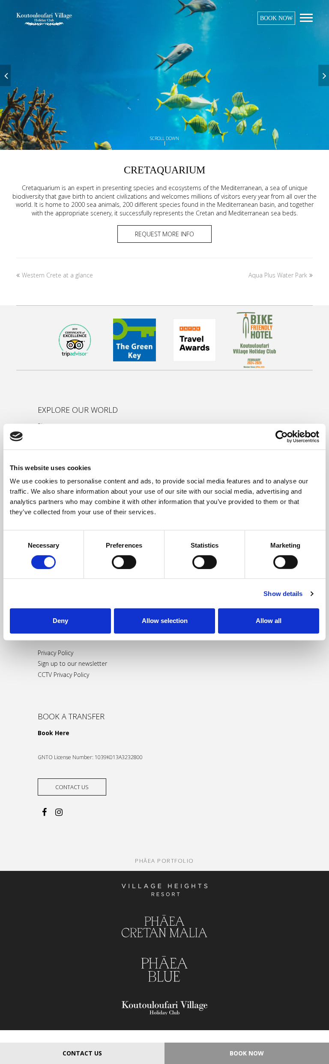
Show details (282, 593)
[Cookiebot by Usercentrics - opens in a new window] (281, 436)
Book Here (53, 733)
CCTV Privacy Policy (63, 675)
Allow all (268, 620)
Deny (60, 620)
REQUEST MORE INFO (164, 234)
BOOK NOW (276, 18)
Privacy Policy (55, 653)
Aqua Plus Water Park (277, 275)
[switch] (124, 562)
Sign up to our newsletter (72, 663)
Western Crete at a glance (57, 275)
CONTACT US (82, 1053)
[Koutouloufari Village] (44, 19)
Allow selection (165, 620)
